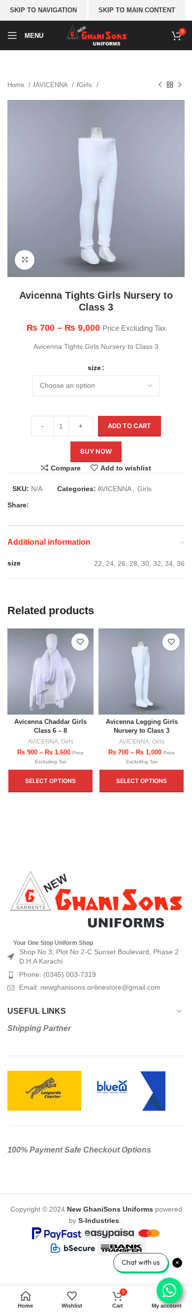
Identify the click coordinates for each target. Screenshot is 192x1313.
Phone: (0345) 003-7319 (57, 974)
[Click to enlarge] (24, 260)
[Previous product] (160, 85)
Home (16, 85)
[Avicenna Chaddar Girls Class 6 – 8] (50, 671)
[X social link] (55, 505)
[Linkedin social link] (87, 505)
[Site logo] (96, 35)
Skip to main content (136, 10)
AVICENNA (52, 85)
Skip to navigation (43, 10)
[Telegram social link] (102, 505)
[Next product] (180, 85)
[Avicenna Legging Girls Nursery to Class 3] (141, 671)
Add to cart (129, 426)
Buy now (96, 451)
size (94, 368)
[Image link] (96, 899)
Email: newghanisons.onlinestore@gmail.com (89, 987)
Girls (86, 85)
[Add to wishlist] (80, 642)
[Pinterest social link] (71, 505)
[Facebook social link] (39, 505)
